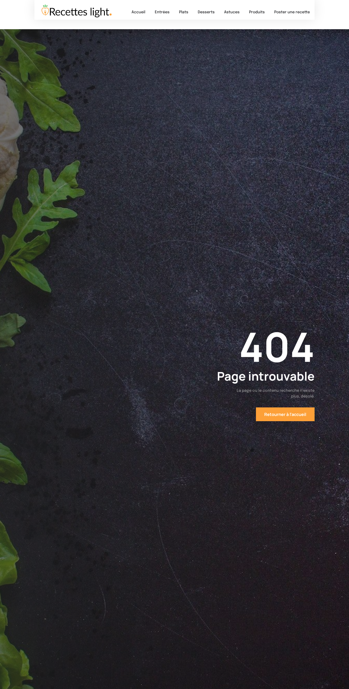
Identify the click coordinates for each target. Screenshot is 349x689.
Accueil (138, 12)
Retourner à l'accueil (285, 414)
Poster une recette (292, 12)
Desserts (206, 12)
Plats (183, 12)
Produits (257, 12)
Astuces (232, 12)
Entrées (162, 12)
